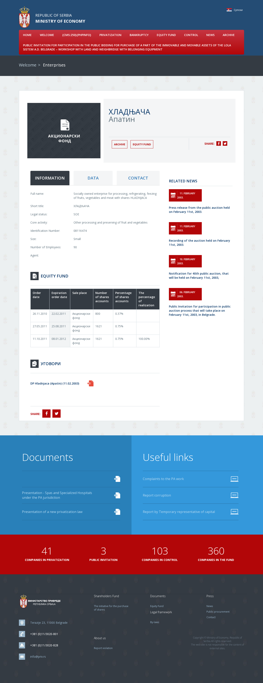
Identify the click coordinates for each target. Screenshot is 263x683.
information (50, 178)
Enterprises (54, 65)
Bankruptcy (139, 35)
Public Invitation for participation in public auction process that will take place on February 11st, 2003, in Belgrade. (200, 310)
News (210, 35)
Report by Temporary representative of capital (179, 511)
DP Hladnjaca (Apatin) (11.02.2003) (54, 383)
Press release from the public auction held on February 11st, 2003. (199, 210)
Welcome (47, 35)
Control (191, 35)
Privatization (110, 35)
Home (27, 35)
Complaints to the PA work (163, 479)
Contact (211, 617)
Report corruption (157, 495)
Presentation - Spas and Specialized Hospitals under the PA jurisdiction (57, 495)
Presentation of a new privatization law (52, 511)
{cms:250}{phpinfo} (76, 35)
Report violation (103, 648)
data (93, 178)
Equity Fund (166, 35)
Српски (230, 9)
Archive (229, 35)
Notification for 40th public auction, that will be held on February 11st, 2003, (199, 276)
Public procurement (218, 611)
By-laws (154, 622)
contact (138, 178)
